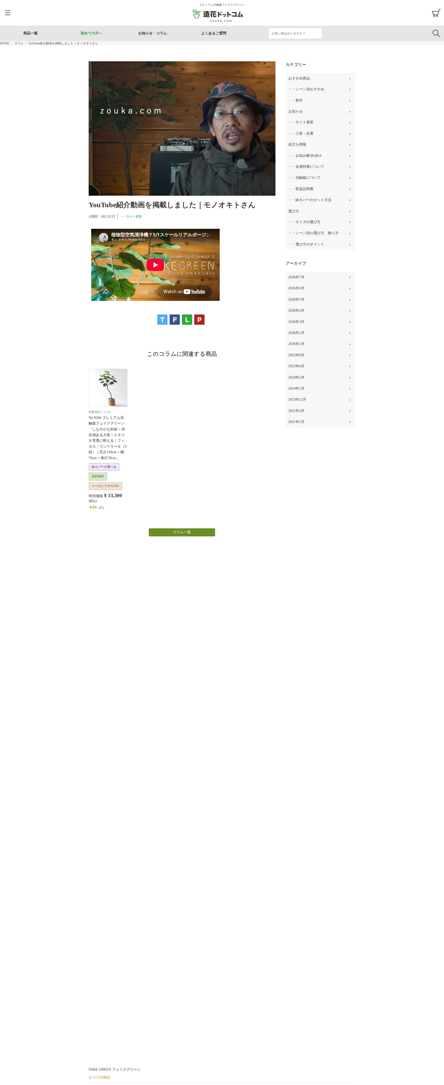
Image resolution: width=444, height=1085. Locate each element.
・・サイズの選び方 (304, 222)
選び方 (293, 211)
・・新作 (295, 100)
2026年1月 (296, 344)
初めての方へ (91, 33)
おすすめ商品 (299, 78)
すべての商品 (99, 1077)
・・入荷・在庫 (300, 133)
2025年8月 (296, 355)
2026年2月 (296, 333)
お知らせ (295, 111)
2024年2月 (296, 377)
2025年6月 (296, 366)
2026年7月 (296, 277)
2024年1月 (296, 388)
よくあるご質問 (213, 33)
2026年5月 (296, 299)
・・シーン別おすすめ (306, 89)
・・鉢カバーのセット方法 (309, 200)
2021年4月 (296, 411)
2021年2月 (296, 422)
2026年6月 (296, 288)
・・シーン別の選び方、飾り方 (313, 233)
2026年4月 (296, 310)
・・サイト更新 (131, 216)
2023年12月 (297, 399)
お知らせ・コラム (152, 33)
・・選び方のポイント (306, 244)
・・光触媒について (304, 178)
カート (436, 13)
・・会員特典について (306, 167)
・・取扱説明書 (300, 189)
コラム (18, 43)
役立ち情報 (297, 144)
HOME (4, 43)
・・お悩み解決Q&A (304, 155)
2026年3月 (296, 322)
